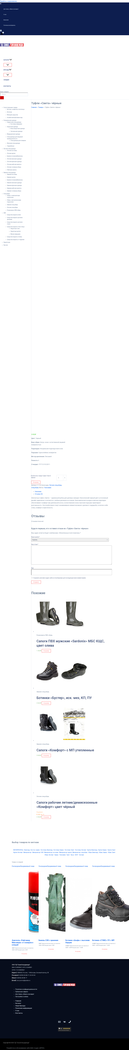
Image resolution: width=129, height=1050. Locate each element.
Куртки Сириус (102, 850)
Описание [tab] (38, 491)
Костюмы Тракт (69, 850)
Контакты (19, 1013)
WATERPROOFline (18, 850)
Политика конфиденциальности (26, 989)
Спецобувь (35, 487)
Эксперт (81, 855)
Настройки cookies (21, 996)
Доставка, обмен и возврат (24, 994)
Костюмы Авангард (47, 850)
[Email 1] (59, 1022)
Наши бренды (20, 1006)
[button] (11, 60)
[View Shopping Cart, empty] (2, 33)
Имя (32, 568)
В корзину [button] (46, 650)
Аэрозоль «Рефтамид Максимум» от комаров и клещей (22, 942)
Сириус (56, 855)
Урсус (72, 855)
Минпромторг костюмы (51, 852)
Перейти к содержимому (8, 1)
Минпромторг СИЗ (37, 852)
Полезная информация (23, 1008)
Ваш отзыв (34, 544)
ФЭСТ (76, 855)
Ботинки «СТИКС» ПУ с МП (103, 940)
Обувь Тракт (111, 852)
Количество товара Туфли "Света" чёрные (41, 476)
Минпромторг (27, 852)
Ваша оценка (35, 537)
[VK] (0, 4)
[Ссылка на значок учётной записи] (1, 31)
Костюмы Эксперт (80, 850)
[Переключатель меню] (8, 65)
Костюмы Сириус (58, 850)
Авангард (27, 850)
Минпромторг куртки (65, 852)
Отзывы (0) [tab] (39, 494)
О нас (17, 1010)
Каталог (18, 1003)
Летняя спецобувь (55, 485)
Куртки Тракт (111, 850)
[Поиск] (2, 97)
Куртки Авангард (92, 850)
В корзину (36, 482)
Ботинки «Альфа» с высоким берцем (77, 941)
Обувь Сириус (103, 852)
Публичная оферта (21, 992)
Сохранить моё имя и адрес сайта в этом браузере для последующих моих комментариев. (59, 578)
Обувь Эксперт (49, 855)
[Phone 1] (70, 1022)
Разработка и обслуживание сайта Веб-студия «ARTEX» (26, 1048)
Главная (18, 1001)
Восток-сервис (35, 850)
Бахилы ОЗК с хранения (48, 940)
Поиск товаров (4, 91)
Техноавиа (47, 487)
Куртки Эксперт (18, 852)
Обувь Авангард (93, 852)
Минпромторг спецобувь (79, 852)
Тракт (68, 855)
